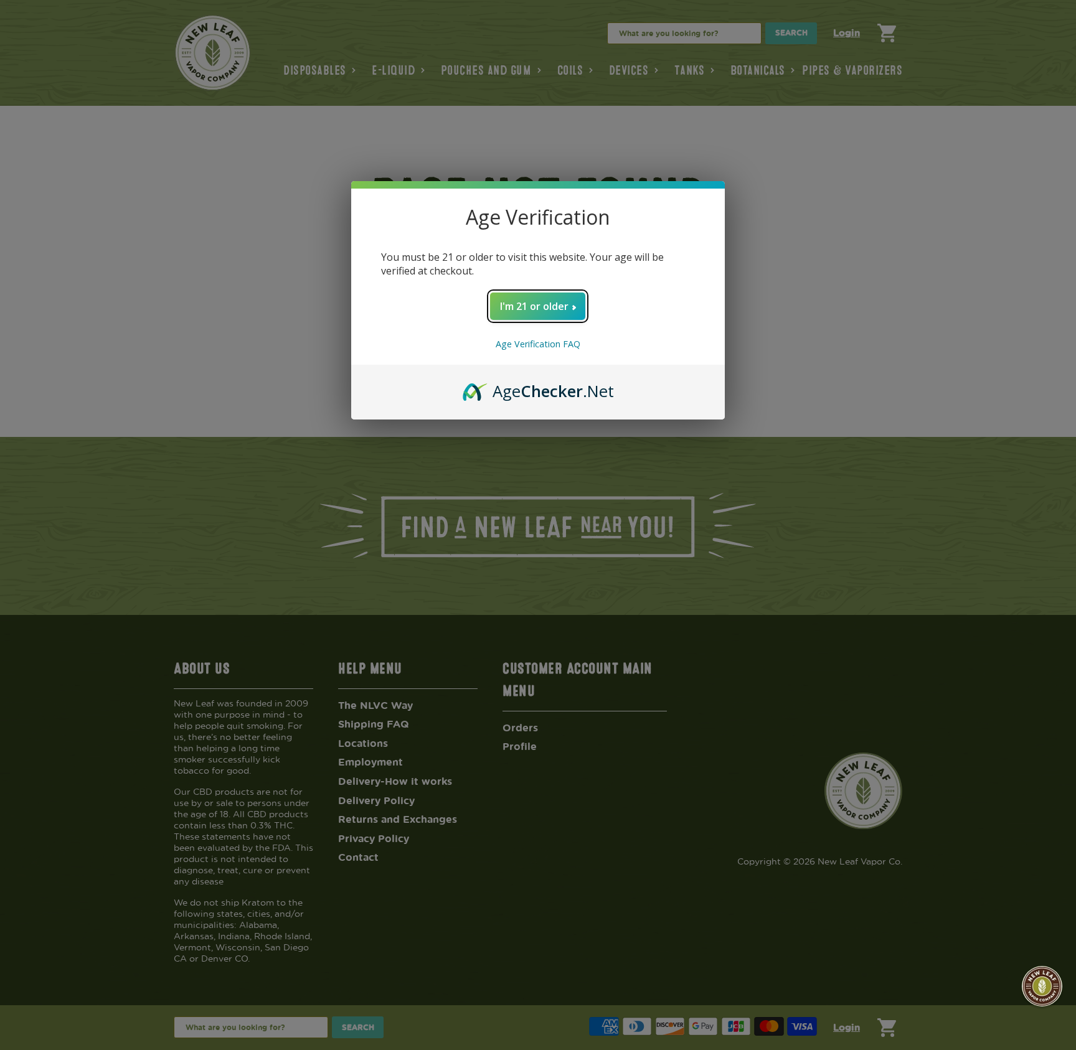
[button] (1042, 986)
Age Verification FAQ (538, 344)
